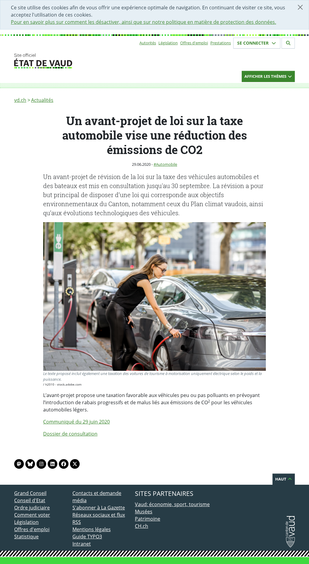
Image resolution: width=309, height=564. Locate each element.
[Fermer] (300, 7)
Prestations (220, 43)
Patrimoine (147, 518)
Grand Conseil (30, 493)
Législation (168, 43)
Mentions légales (91, 529)
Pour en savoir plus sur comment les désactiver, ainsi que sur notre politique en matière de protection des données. (143, 22)
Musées (143, 511)
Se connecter (253, 43)
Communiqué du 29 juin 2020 (76, 421)
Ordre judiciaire (32, 507)
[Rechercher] (288, 43)
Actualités (42, 100)
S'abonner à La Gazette (98, 507)
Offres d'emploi (194, 43)
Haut (281, 479)
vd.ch (20, 100)
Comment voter (32, 515)
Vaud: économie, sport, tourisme (172, 504)
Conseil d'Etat (29, 500)
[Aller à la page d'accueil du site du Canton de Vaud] (70, 60)
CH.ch (141, 526)
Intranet (81, 543)
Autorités (147, 43)
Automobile (166, 164)
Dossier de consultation (70, 433)
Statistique (26, 536)
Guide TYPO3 (87, 536)
